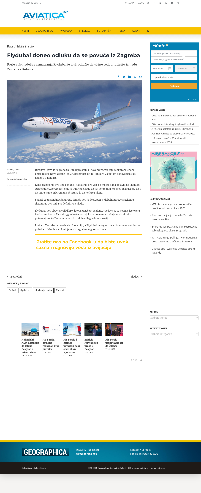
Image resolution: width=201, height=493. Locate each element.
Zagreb (60, 290)
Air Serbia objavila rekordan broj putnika (51, 344)
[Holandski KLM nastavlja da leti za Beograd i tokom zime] (31, 324)
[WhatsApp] (135, 77)
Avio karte (192, 99)
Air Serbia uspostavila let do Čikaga (117, 343)
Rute (10, 46)
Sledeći (135, 276)
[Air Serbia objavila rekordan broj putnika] (52, 324)
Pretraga (174, 86)
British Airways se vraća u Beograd (93, 344)
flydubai (25, 290)
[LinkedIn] (129, 77)
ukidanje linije (43, 290)
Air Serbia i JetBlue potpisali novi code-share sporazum (73, 346)
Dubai (12, 290)
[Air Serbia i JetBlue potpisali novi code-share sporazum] (74, 324)
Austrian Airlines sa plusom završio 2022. (173, 133)
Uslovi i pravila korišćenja (34, 468)
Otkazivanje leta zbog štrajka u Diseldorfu (173, 124)
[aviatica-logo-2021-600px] (45, 11)
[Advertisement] (122, 16)
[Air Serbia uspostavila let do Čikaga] (118, 324)
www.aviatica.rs (157, 468)
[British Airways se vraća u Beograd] (96, 324)
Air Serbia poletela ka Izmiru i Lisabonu (172, 128)
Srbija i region (25, 46)
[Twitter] (124, 77)
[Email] (140, 77)
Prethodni (16, 276)
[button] (148, 31)
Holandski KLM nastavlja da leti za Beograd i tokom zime (30, 346)
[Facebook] (118, 77)
